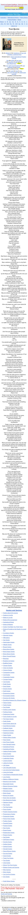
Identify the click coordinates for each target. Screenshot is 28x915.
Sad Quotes (6, 837)
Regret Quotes (7, 830)
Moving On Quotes (8, 795)
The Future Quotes (8, 719)
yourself (14, 74)
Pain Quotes (6, 804)
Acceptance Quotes (8, 633)
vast (24, 65)
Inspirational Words (8, 622)
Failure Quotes (7, 702)
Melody (8, 53)
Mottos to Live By (8, 617)
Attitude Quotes (7, 644)
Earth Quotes (6, 691)
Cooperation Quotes (8, 677)
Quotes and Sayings (14, 610)
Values (12, 56)
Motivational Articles (13, 17)
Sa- (19, 24)
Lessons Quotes (7, 760)
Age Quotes (6, 640)
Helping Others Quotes (9, 737)
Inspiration (3, 17)
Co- (13, 21)
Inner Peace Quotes (8, 742)
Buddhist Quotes (7, 663)
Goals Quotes (7, 721)
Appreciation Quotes (8, 642)
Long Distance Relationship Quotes (13, 774)
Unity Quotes (6, 862)
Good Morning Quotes (9, 726)
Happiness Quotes (8, 733)
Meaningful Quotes (8, 784)
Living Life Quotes (8, 772)
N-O (8, 24)
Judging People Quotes (9, 751)
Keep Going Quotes (8, 756)
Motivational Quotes (8, 791)
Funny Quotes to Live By (10, 716)
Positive (24, 56)
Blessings (6, 658)
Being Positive (12, 19)
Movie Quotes (7, 793)
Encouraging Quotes (8, 695)
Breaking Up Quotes (8, 661)
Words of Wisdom (8, 624)
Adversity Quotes (8, 635)
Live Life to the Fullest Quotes (11, 770)
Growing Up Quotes (8, 730)
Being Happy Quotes (9, 651)
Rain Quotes (6, 828)
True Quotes (6, 860)
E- (18, 21)
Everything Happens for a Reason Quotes (14, 700)
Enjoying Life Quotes (9, 698)
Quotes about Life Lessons (10, 613)
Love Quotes (6, 777)
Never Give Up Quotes (9, 797)
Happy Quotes (7, 735)
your (17, 60)
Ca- (10, 21)
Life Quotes (6, 765)
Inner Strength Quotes (9, 744)
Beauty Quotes (7, 647)
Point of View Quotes (9, 818)
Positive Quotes (7, 821)
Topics (2, 21)
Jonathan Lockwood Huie (14, 54)
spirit (10, 65)
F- (20, 21)
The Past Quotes (7, 807)
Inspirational (18, 56)
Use (7, 60)
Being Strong (24, 17)
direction (11, 62)
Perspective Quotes (8, 816)
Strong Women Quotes (9, 851)
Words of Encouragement (10, 620)
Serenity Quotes (7, 842)
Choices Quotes (7, 670)
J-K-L (2, 24)
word (20, 60)
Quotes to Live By (8, 615)
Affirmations (6, 637)
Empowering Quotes (8, 693)
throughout (17, 65)
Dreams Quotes (7, 688)
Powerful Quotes (7, 823)
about (9, 909)
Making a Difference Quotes (10, 779)
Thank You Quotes (8, 858)
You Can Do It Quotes (9, 874)
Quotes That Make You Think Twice (13, 627)
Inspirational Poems (8, 746)
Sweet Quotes (7, 856)
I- (26, 21)
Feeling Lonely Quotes (9, 709)
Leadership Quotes (8, 758)
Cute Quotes (6, 681)
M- (5, 24)
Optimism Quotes (8, 802)
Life (25, 53)
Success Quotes (7, 853)
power (12, 60)
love (21, 62)
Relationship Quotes (8, 832)
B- (7, 21)
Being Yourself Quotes (9, 656)
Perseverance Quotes (9, 814)
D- (15, 21)
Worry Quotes (7, 872)
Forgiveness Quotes (8, 714)
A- (5, 21)
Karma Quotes (7, 753)
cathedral (10, 67)
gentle (21, 72)
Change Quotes (7, 665)
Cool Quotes (6, 674)
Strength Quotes (7, 849)
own (11, 72)
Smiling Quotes (7, 844)
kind (17, 71)
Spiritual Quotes (7, 846)
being (18, 67)
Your (22, 53)
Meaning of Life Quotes (9, 781)
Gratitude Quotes (7, 728)
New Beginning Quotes (9, 800)
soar (13, 65)
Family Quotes (7, 705)
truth (16, 62)
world (12, 71)
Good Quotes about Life (9, 723)
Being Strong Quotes (9, 654)
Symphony (16, 53)
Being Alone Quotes (8, 649)
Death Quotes (7, 684)
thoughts (15, 72)
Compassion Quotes (8, 672)
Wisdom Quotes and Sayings (11, 867)
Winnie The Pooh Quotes (10, 865)
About (19, 19)
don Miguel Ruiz (11, 63)
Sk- (22, 24)
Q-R (16, 24)
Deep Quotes (6, 686)
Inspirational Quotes (8, 749)
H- (24, 21)
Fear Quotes (6, 707)
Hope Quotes (6, 739)
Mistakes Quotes (7, 788)
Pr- (13, 24)
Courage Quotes (7, 679)
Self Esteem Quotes (8, 839)
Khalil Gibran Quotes (9, 881)
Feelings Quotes (7, 712)
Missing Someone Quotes (10, 786)
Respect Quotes (7, 835)
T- (24, 24)
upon (24, 72)
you (21, 71)
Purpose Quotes (7, 825)
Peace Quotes (7, 809)
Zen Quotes (6, 876)
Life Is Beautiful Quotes (9, 767)
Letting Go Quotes (8, 763)
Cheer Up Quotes (8, 668)
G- (22, 21)
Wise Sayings (7, 869)
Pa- (11, 24)
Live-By (14, 58)
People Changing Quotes (10, 811)
